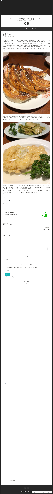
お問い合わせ (34, 29)
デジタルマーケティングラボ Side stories (26, 19)
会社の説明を (25, 29)
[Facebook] (25, 23)
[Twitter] (28, 23)
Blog (17, 29)
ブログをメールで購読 (26, 264)
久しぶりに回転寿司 (8, 224)
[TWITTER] (28, 488)
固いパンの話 (46, 228)
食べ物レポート (6, 33)
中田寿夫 (12, 36)
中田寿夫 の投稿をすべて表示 (11, 214)
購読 (7, 274)
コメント (44, 248)
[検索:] (26, 259)
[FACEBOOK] (25, 488)
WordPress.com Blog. (26, 491)
